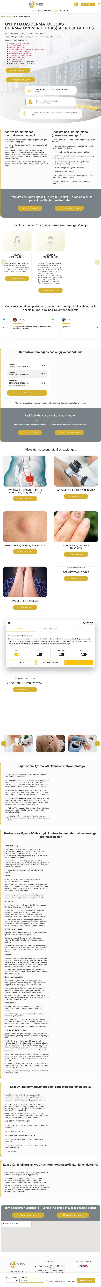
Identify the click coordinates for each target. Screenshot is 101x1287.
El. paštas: (23, 1277)
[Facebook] (80, 1266)
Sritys (12, 16)
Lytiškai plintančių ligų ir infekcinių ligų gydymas (27, 49)
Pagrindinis (5, 16)
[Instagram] (83, 1266)
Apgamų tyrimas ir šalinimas (19, 44)
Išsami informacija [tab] (50, 629)
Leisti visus (79, 662)
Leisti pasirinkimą (50, 662)
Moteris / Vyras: (12, 1277)
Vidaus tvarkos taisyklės (17, 1271)
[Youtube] (86, 1266)
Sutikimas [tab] (20, 629)
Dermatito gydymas (16, 46)
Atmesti (21, 662)
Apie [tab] (80, 629)
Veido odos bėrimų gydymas (19, 51)
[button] (3, 262)
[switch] (39, 654)
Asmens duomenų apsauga (17, 1273)
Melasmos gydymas (16, 57)
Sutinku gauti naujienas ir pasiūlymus (61, 1281)
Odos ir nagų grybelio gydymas (20, 55)
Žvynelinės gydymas (16, 48)
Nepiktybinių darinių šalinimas (20, 53)
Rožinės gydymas (15, 59)
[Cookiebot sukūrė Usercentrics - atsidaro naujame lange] (84, 623)
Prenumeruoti (86, 1280)
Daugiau (27, 393)
